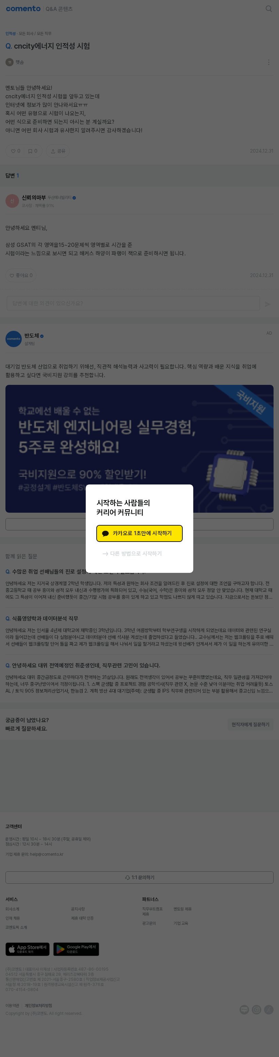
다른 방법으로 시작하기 (136, 553)
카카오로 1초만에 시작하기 (142, 533)
